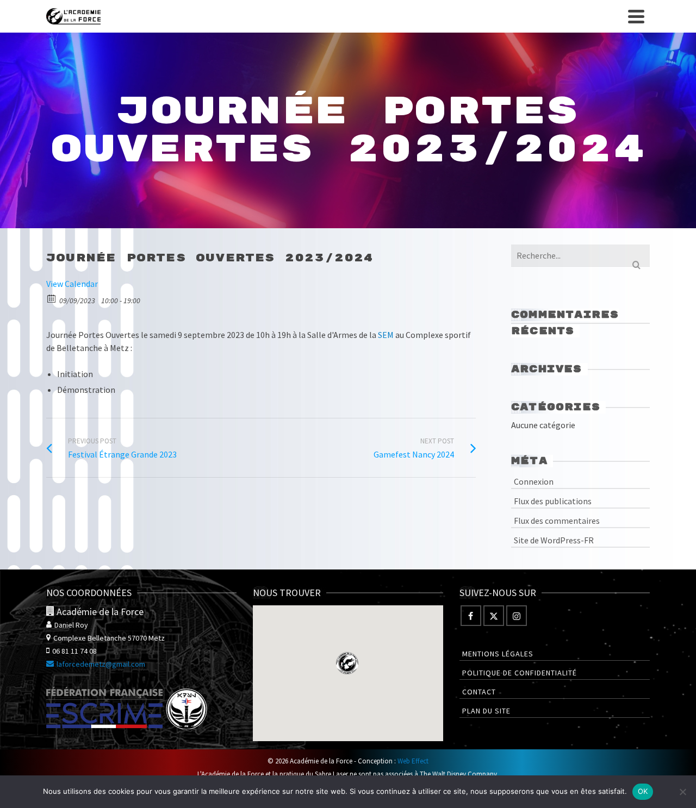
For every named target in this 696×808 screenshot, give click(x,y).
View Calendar (72, 283)
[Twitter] (493, 615)
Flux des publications (553, 501)
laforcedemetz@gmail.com (101, 664)
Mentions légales (497, 654)
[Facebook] (471, 615)
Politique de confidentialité (519, 673)
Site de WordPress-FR (554, 540)
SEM (386, 334)
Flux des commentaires (557, 520)
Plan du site (486, 711)
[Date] (52, 298)
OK (643, 791)
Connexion (534, 481)
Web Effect (412, 761)
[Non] (682, 791)
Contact (479, 692)
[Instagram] (516, 615)
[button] (347, 663)
